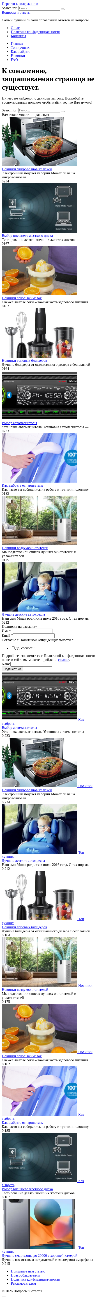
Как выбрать (20, 51)
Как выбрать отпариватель (22, 485)
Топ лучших (20, 47)
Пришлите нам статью (28, 1271)
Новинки (18, 56)
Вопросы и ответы (16, 12)
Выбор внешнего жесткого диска (27, 235)
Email (7, 635)
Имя (6, 631)
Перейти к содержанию (20, 4)
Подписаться (12, 669)
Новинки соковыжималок (22, 298)
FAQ (14, 60)
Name (6, 664)
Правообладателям (25, 1275)
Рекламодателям (23, 1283)
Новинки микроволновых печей (27, 169)
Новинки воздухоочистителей (25, 548)
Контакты (18, 36)
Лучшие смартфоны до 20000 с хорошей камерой (39, 1255)
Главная (17, 43)
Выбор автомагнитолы (19, 423)
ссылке (63, 660)
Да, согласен (25, 648)
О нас (15, 28)
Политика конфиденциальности (35, 32)
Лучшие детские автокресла (23, 614)
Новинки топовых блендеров (24, 360)
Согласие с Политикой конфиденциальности (38, 640)
